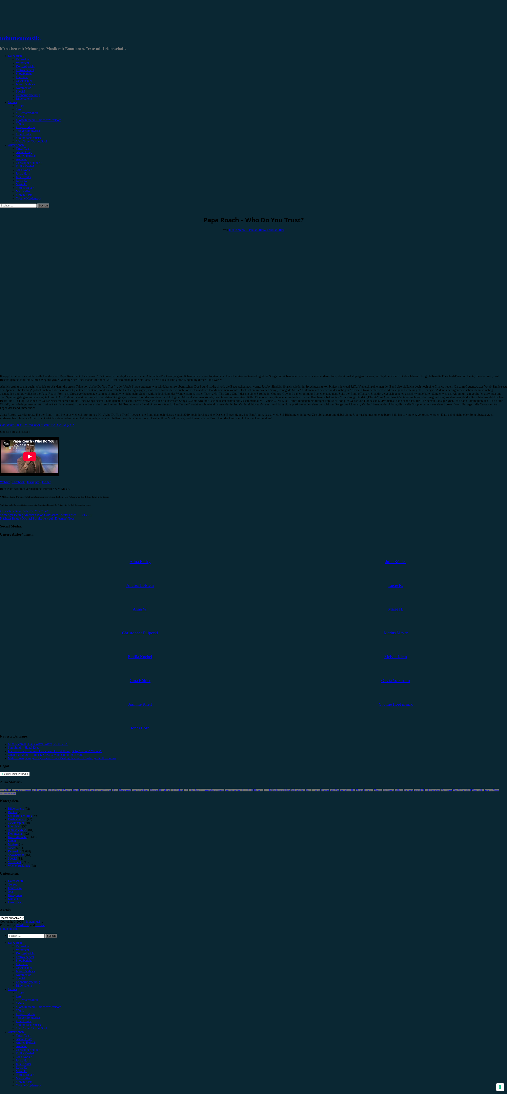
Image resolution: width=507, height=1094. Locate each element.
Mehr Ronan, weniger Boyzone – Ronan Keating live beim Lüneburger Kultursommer (62, 758)
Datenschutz (15, 881)
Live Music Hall (347, 790)
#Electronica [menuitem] (23, 1021)
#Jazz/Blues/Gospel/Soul (31, 141)
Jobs (10, 891)
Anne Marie (5, 790)
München (368, 790)
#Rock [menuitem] (20, 992)
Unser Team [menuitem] (23, 1035)
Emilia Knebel (25, 166)
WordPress (22, 925)
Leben (12, 840)
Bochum (84, 790)
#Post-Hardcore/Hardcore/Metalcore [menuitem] (38, 1007)
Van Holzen (446, 790)
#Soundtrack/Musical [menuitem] (29, 1024)
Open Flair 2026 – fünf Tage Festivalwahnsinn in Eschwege (45, 754)
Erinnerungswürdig (28, 95)
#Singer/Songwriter (28, 130)
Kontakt (13, 898)
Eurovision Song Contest (212, 790)
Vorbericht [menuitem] (22, 950)
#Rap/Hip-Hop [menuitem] (25, 1014)
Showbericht (24, 73)
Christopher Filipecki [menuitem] (29, 1049)
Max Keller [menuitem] (23, 1078)
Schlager (399, 790)
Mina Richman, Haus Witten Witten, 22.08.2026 (38, 744)
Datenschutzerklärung (16, 773)
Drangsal (154, 790)
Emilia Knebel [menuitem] (25, 1053)
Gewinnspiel (24, 80)
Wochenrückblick (19, 865)
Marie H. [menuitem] (21, 1071)
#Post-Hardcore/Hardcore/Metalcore (38, 120)
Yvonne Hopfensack (28, 198)
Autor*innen (16, 145)
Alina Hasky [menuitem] (24, 1039)
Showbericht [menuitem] (24, 960)
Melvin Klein (24, 195)
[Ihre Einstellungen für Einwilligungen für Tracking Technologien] (500, 1087)
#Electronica (23, 134)
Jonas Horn (23, 173)
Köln (302, 790)
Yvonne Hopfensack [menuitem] (28, 1085)
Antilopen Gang (39, 790)
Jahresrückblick (25, 84)
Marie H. (21, 184)
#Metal (20, 116)
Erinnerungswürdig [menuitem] (28, 982)
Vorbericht (22, 63)
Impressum (15, 888)
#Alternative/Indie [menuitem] (27, 999)
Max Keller (23, 191)
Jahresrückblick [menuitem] (25, 971)
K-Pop (286, 790)
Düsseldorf (164, 790)
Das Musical (125, 790)
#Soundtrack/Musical (29, 137)
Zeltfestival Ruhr (8, 793)
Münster (378, 790)
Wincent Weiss (492, 790)
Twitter (46, 482)
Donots (135, 790)
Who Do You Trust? (36, 511)
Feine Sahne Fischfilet (235, 790)
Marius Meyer (24, 187)
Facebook (18, 482)
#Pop (19, 109)
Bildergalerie (24, 98)
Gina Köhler (23, 170)
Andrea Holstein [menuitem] (26, 1042)
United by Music (432, 790)
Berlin (51, 790)
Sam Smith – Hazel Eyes (23, 747)
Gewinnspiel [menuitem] (24, 967)
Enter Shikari (177, 790)
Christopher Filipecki (29, 162)
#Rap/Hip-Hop (25, 127)
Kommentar (23, 88)
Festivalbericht (25, 70)
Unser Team (23, 148)
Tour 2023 (419, 790)
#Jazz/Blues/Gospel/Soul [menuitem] (31, 1028)
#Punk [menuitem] (20, 1010)
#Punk (20, 123)
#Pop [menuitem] (19, 996)
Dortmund (144, 790)
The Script (408, 790)
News (11, 847)
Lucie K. (21, 180)
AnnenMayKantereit (21, 790)
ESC (186, 790)
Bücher (12, 812)
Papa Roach (15, 511)
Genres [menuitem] (12, 989)
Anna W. (21, 159)
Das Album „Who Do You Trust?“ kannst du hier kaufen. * (37, 425)
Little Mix (334, 790)
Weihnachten (478, 790)
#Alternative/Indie (27, 113)
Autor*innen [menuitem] (16, 1032)
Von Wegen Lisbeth (462, 790)
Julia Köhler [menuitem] (23, 1064)
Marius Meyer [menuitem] (24, 1074)
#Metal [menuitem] (20, 1003)
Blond (76, 790)
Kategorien (15, 55)
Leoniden (316, 790)
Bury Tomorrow (96, 790)
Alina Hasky (24, 152)
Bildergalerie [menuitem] (24, 985)
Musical (359, 790)
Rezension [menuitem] (22, 946)
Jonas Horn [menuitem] (23, 1060)
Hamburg (258, 790)
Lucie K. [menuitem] (21, 1067)
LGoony (325, 790)
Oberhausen (388, 790)
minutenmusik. (20, 38)
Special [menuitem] (20, 978)
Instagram (33, 482)
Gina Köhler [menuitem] (23, 1057)
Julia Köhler (23, 177)
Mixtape (13, 844)
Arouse (40, 925)
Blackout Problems (63, 790)
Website (5, 482)
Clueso (115, 790)
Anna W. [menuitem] (21, 1046)
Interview (22, 77)
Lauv (308, 790)
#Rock (20, 105)
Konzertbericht (25, 66)
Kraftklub (295, 790)
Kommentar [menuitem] (23, 974)
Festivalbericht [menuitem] (25, 957)
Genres (12, 102)
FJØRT (249, 790)
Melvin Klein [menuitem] (24, 1081)
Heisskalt (268, 790)
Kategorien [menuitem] (15, 942)
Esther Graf (194, 790)
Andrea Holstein (26, 155)
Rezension (22, 59)
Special (20, 91)
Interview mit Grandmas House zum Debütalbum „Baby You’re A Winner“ (55, 751)
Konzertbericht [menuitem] (25, 953)
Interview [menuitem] (22, 964)
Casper (107, 790)
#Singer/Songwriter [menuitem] (28, 1017)
